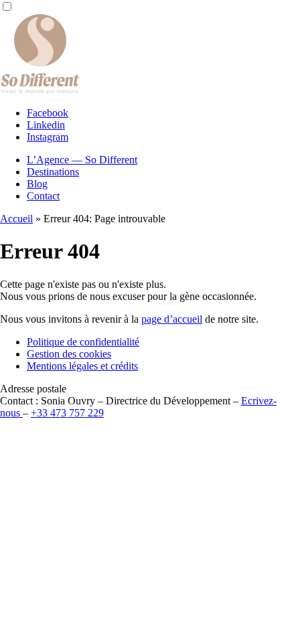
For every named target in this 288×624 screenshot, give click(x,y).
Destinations (53, 171)
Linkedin (46, 125)
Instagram (47, 137)
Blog (37, 183)
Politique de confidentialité (83, 341)
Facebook (47, 113)
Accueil (16, 218)
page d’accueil (171, 319)
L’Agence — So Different (82, 159)
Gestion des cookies (69, 354)
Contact (43, 196)
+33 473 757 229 (67, 412)
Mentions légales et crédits (82, 366)
